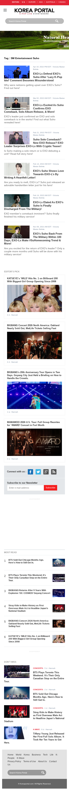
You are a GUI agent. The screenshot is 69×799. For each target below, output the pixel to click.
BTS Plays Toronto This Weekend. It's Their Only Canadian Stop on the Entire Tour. (27, 578)
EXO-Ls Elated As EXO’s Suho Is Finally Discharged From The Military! (34, 205)
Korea (27, 754)
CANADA (62, 2)
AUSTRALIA (50, 2)
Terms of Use (29, 761)
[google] (46, 471)
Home (10, 754)
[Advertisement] (34, 523)
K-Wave (20, 758)
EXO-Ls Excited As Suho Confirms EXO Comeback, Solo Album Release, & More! (34, 108)
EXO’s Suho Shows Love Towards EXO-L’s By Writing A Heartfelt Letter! (34, 174)
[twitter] (38, 471)
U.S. (23, 2)
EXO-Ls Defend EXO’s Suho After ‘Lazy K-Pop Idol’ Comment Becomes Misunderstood (33, 77)
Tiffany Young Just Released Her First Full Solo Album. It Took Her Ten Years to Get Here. (34, 738)
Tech (45, 754)
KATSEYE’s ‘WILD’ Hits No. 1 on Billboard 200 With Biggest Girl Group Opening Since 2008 (32, 280)
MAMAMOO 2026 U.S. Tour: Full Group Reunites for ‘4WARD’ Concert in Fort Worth (33, 423)
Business (36, 754)
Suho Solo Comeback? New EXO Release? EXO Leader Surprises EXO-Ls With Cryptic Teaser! (34, 142)
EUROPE (32, 2)
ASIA (41, 2)
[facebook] (30, 471)
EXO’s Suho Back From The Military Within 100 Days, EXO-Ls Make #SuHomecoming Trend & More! (33, 238)
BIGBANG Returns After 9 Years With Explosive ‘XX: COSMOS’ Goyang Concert (29, 591)
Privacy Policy (14, 761)
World (18, 754)
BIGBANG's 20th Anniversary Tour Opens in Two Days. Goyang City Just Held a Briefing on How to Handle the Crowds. (34, 375)
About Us (42, 761)
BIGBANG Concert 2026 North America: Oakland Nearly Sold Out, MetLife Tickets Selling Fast (33, 327)
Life (51, 754)
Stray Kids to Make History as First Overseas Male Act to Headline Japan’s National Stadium (28, 608)
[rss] (53, 471)
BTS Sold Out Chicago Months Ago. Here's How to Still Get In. (26, 561)
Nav (5, 10)
